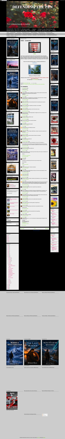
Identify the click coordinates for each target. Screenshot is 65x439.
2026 (8, 245)
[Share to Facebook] (35, 83)
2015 (8, 256)
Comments (53, 231)
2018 (8, 253)
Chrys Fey (23, 96)
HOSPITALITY (10, 269)
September (9, 260)
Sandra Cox (23, 213)
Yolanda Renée (19, 32)
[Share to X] (34, 83)
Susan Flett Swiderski (25, 141)
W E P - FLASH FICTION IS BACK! (11, 266)
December (9, 257)
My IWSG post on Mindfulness (26, 155)
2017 (8, 254)
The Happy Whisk (24, 88)
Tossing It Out (24, 222)
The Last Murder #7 (35, 33)
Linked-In (8, 240)
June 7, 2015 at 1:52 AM (25, 215)
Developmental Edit (12, 32)
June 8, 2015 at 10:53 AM (25, 223)
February (9, 282)
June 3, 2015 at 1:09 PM (25, 128)
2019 (8, 252)
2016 (8, 255)
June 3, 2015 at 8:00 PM (25, 149)
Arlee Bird (23, 217)
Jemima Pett (53, 213)
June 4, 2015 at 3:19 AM (25, 192)
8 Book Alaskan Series (42, 33)
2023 (8, 248)
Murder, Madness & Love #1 (25, 32)
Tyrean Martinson (24, 173)
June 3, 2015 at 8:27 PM (25, 164)
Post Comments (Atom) (36, 230)
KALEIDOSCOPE (10, 272)
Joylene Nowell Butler (25, 111)
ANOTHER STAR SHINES (11, 273)
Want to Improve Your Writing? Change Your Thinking (54, 239)
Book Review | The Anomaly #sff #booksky (54, 214)
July (9, 262)
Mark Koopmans (24, 104)
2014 (8, 284)
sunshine (39, 84)
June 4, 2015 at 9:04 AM (25, 208)
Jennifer (23, 169)
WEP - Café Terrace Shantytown (14, 210)
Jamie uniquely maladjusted (53, 223)
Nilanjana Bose (24, 134)
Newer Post (22, 228)
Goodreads (8, 241)
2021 (8, 250)
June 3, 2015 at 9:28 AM (25, 99)
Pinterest (8, 239)
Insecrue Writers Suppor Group (32, 84)
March (9, 281)
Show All (57, 225)
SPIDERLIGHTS (10, 271)
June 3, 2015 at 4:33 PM (25, 136)
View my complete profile (12, 186)
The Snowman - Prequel (49, 32)
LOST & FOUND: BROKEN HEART (13, 199)
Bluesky (8, 236)
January (9, 283)
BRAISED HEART (10, 274)
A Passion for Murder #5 (18, 33)
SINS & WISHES (10, 275)
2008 (8, 288)
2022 (8, 249)
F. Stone (23, 126)
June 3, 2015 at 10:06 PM (25, 172)
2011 (8, 286)
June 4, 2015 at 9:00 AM (25, 196)
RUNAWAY (9, 267)
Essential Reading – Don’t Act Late (54, 220)
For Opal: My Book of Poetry (50, 33)
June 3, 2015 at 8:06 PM (25, 156)
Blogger (44, 437)
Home (8, 32)
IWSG (37, 84)
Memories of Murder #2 (34, 32)
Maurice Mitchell (24, 177)
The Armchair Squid (54, 244)
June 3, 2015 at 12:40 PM (25, 121)
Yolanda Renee (43, 84)
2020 (8, 251)
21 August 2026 (53, 217)
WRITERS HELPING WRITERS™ (54, 247)
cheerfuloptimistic (24, 147)
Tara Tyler (23, 91)
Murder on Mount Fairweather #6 (27, 33)
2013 (8, 285)
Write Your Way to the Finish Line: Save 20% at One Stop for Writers (54, 249)
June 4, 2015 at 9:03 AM (25, 203)
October (9, 259)
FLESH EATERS (10, 264)
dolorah (23, 189)
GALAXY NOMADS (10, 268)
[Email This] (33, 83)
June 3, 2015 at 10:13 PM (25, 175)
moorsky (38, 437)
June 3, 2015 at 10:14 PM (25, 179)
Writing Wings (53, 219)
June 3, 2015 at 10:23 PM (25, 184)
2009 (8, 287)
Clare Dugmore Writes (54, 242)
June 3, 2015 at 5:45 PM (25, 145)
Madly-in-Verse (53, 210)
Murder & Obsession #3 (42, 32)
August (9, 261)
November (9, 258)
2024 (8, 247)
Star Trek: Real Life (54, 244)
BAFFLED (9, 276)
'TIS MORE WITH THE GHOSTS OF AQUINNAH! (14, 203)
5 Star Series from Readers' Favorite (11, 36)
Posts (52, 229)
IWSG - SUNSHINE (10, 277)
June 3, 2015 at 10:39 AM (25, 114)
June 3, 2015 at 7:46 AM (25, 90)
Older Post (47, 228)
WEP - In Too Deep (12, 206)
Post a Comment (24, 225)
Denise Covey (24, 150)
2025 (8, 246)
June (9, 263)
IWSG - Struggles (12, 213)
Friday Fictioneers (54, 216)
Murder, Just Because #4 (10, 33)
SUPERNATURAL (10, 270)
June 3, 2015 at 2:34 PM (25, 132)
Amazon (8, 235)
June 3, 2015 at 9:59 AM (25, 106)
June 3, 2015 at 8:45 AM (25, 95)
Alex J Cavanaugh (35, 79)
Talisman (53, 235)
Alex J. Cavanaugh (24, 119)
